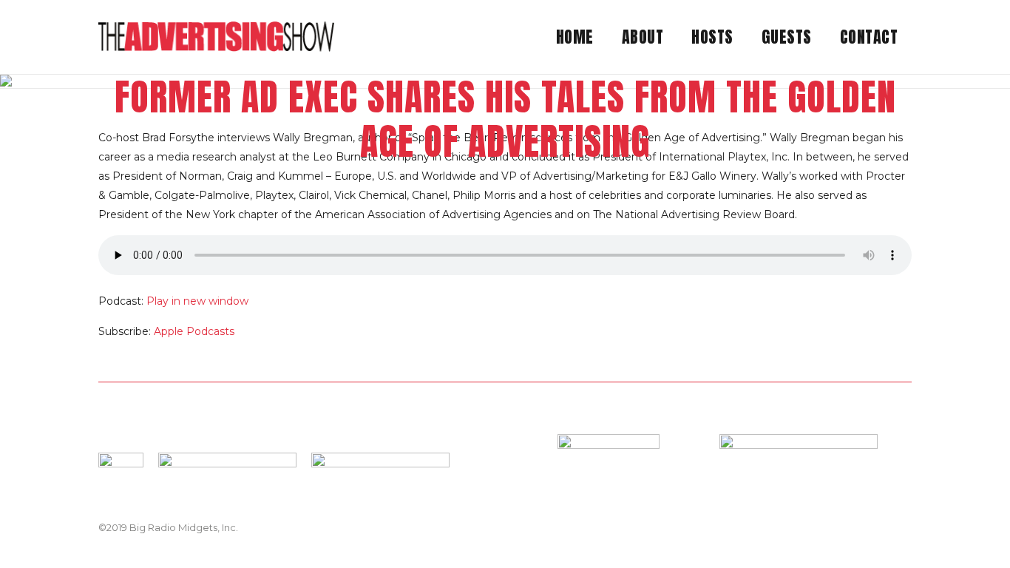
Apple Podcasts (194, 331)
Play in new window (197, 301)
